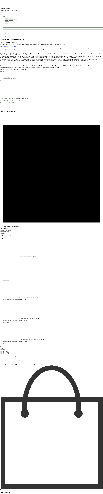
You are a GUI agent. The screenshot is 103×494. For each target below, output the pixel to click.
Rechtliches (7, 21)
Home (4, 16)
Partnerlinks (7, 32)
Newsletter (6, 24)
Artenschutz (22, 75)
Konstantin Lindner (3, 75)
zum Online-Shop (8, 34)
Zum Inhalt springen (3, 0)
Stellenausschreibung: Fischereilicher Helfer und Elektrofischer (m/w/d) (16, 106)
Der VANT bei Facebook (4, 351)
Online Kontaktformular (9, 29)
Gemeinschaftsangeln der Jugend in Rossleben (11, 78)
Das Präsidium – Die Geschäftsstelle (11, 19)
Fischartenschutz (5, 26)
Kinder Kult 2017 (6, 77)
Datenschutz (2, 349)
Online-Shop (5, 33)
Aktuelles (4, 22)
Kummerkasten (7, 30)
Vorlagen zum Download (9, 31)
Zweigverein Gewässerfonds (34, 75)
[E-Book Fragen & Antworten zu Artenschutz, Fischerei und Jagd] (7, 96)
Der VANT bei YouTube (4, 353)
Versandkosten (6, 259)
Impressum (2, 348)
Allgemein (18, 75)
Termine (6, 23)
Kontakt (4, 28)
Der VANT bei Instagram (4, 352)
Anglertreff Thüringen (5, 8)
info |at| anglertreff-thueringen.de (8, 361)
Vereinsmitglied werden (9, 20)
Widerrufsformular (8, 36)
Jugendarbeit (27, 75)
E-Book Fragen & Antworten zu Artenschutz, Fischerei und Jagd (14, 98)
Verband (4, 17)
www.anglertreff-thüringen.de (8, 362)
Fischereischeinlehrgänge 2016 (7, 102)
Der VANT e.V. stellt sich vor (10, 18)
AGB (6, 35)
